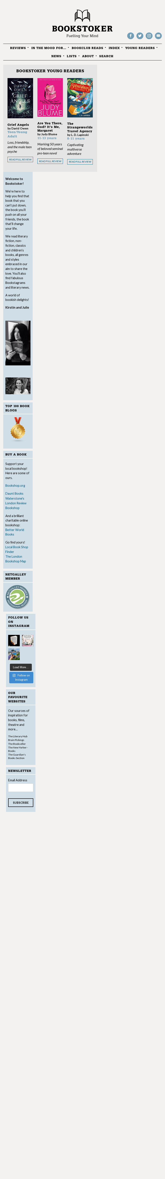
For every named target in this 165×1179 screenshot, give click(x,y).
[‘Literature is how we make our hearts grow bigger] (14, 654)
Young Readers (140, 48)
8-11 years (76, 138)
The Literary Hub (17, 736)
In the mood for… (48, 48)
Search (106, 56)
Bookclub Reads (87, 48)
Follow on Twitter (139, 38)
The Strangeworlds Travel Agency (80, 127)
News (56, 56)
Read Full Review (20, 159)
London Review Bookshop (15, 505)
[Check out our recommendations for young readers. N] (28, 640)
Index (114, 48)
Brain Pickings (16, 740)
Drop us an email (158, 38)
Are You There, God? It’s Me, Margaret (50, 127)
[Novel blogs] (18, 430)
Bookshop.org (15, 485)
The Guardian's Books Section (17, 756)
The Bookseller (17, 743)
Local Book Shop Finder (16, 549)
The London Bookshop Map (15, 559)
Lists (72, 56)
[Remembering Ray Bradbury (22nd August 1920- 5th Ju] (14, 640)
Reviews (18, 48)
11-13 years (47, 138)
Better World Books (14, 532)
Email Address (17, 780)
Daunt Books (14, 493)
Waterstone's (14, 498)
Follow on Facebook (130, 38)
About (88, 56)
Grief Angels (18, 124)
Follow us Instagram (149, 38)
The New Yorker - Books (18, 749)
